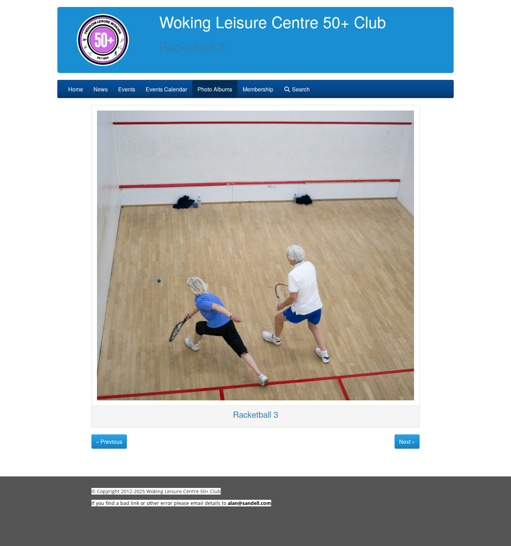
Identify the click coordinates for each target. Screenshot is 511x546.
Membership (258, 89)
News (101, 89)
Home (75, 89)
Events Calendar (166, 89)
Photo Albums (214, 89)
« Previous (109, 442)
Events (126, 89)
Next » (407, 442)
